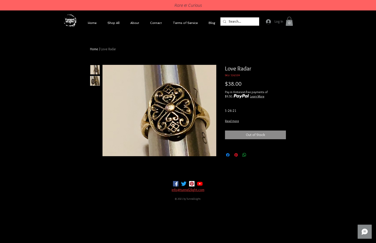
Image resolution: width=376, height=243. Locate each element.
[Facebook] (175, 183)
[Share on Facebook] (227, 155)
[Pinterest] (192, 183)
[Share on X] (252, 155)
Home (94, 49)
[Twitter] (183, 183)
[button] (289, 21)
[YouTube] (200, 183)
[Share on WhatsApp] (244, 155)
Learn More (257, 96)
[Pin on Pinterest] (236, 155)
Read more (232, 121)
